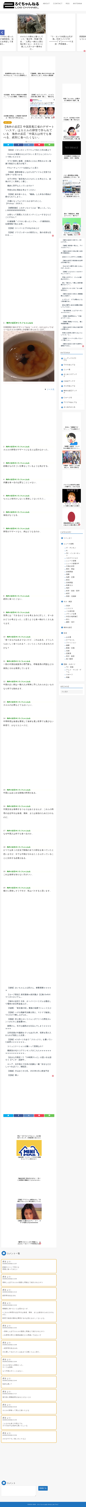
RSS (68, 3)
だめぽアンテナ (69, 381)
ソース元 (50, 389)
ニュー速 (67, 369)
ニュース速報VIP (72, 563)
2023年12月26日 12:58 (9, 1344)
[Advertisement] (28, 252)
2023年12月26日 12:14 (9, 1292)
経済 (68, 593)
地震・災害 (70, 577)
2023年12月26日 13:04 (9, 1361)
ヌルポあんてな (69, 386)
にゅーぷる (68, 397)
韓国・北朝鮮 (71, 596)
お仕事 (68, 637)
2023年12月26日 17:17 (9, 1393)
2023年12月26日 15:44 (9, 1380)
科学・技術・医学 (73, 591)
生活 (65, 633)
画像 (68, 677)
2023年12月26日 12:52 (9, 1327)
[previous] (2, 32)
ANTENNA (77, 3)
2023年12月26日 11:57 (9, 1263)
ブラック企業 (71, 614)
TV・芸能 (69, 667)
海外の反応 (7, 122)
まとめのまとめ (69, 407)
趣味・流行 (70, 622)
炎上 (68, 619)
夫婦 (68, 651)
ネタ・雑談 (68, 601)
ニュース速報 (69, 544)
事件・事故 (70, 569)
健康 (68, 645)
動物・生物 (70, 648)
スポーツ (69, 674)
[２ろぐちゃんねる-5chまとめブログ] (21, 9)
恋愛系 (68, 653)
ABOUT (46, 3)
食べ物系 (69, 659)
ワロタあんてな (69, 365)
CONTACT (57, 3)
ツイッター (68, 538)
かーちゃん (70, 640)
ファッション (71, 642)
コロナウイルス (72, 558)
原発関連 (69, 572)
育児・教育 (70, 656)
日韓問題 (69, 582)
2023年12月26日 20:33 (9, 1407)
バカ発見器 (70, 611)
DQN (68, 606)
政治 (68, 580)
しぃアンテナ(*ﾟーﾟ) (70, 359)
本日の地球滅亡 (72, 616)
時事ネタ (69, 585)
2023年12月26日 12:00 (9, 1278)
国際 (68, 574)
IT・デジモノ (71, 548)
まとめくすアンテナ (70, 375)
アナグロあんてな (70, 402)
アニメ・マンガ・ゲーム (73, 671)
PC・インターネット (73, 554)
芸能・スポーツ (69, 664)
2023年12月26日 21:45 (9, 1420)
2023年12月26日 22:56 (9, 1435)
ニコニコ (69, 608)
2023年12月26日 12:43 (9, 1305)
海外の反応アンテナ (70, 392)
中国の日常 (70, 566)
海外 (68, 588)
